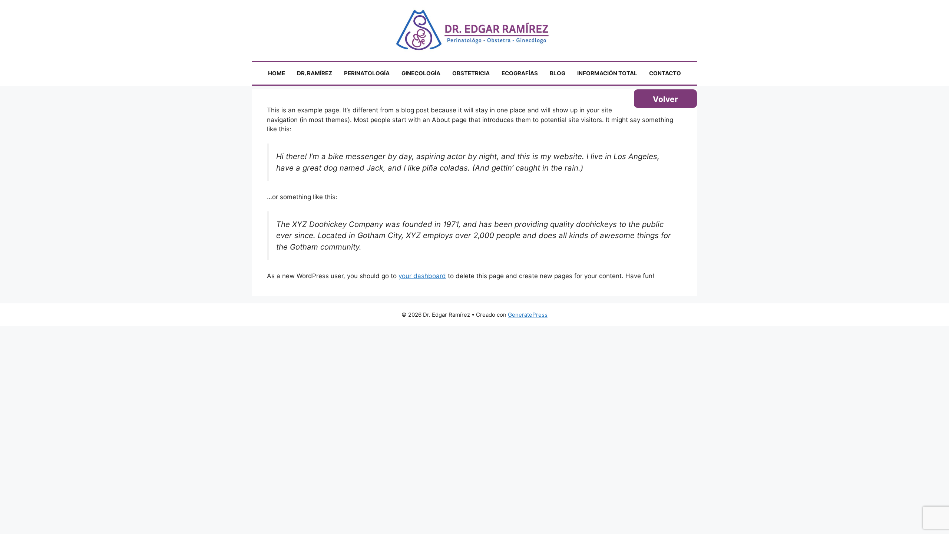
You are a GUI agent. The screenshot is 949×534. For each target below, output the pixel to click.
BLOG (557, 73)
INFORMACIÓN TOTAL (607, 73)
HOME (276, 73)
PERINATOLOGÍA (367, 73)
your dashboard (422, 276)
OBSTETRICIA (471, 73)
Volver (665, 99)
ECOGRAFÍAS (520, 73)
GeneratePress (528, 314)
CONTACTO (665, 73)
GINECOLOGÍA (420, 73)
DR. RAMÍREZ (314, 73)
